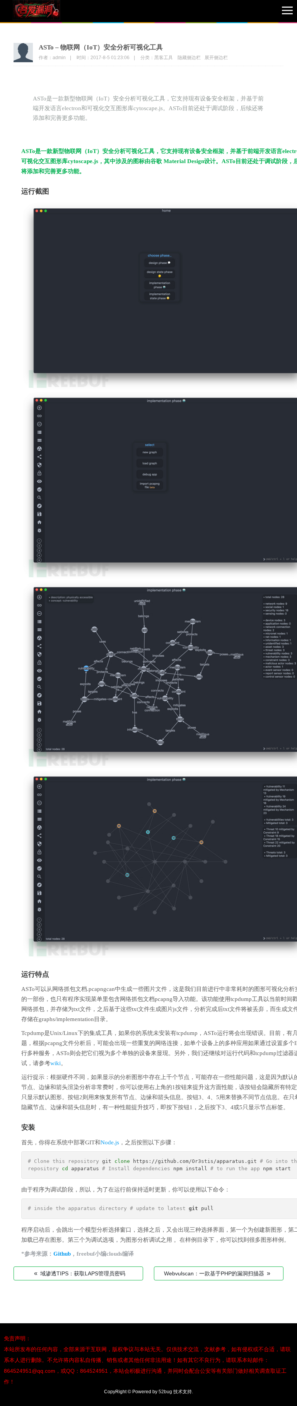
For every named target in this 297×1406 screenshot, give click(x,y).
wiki (55, 1063)
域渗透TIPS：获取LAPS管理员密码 (79, 1273)
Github (62, 1254)
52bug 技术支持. (176, 1391)
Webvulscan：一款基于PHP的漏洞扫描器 (217, 1273)
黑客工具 (163, 57)
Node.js (110, 1142)
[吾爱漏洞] (46, 12)
